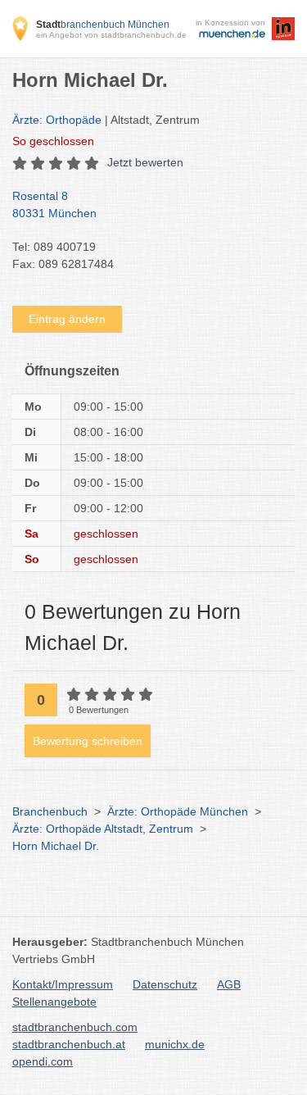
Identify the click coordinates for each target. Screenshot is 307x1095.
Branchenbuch (50, 811)
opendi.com (42, 1061)
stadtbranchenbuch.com (75, 1027)
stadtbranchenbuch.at (68, 1044)
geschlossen (53, 141)
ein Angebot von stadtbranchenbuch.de (111, 34)
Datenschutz (165, 984)
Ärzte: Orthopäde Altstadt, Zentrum (102, 828)
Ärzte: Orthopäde (57, 119)
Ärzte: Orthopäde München (177, 811)
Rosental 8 (54, 204)
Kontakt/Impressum (62, 984)
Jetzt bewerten (145, 162)
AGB (229, 984)
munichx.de (175, 1044)
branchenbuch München (102, 24)
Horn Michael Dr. (55, 845)
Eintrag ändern (67, 318)
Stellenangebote (54, 1001)
